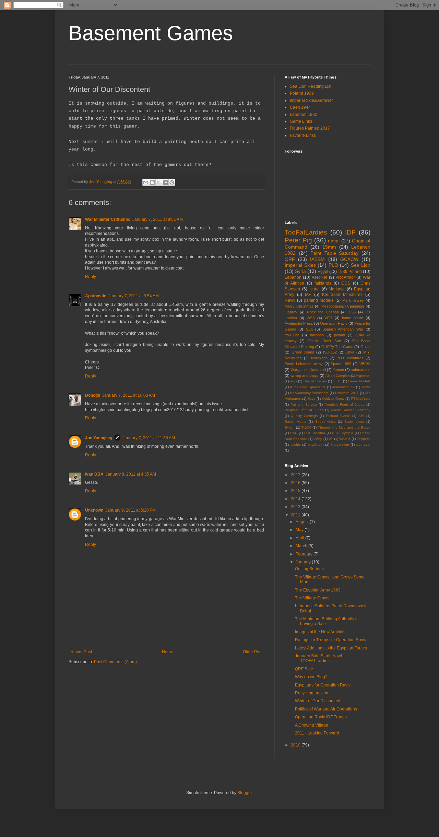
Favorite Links (303, 135)
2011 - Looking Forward (317, 733)
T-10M (306, 427)
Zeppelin (363, 439)
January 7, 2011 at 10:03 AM (128, 395)
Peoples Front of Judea (304, 410)
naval (334, 240)
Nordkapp (319, 358)
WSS (311, 318)
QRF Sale (304, 669)
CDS (345, 283)
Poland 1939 (302, 93)
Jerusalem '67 (343, 387)
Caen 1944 (300, 107)
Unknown (94, 510)
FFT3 (337, 381)
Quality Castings (304, 416)
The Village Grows (312, 598)
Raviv (290, 300)
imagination (340, 444)
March (302, 545)
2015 (296, 490)
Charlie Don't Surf (324, 341)
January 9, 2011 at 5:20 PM (130, 510)
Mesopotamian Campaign (342, 306)
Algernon (363, 376)
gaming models (318, 300)
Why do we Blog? (311, 676)
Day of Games (315, 381)
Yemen (338, 370)
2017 (296, 475)
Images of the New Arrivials (320, 632)
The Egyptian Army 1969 (318, 590)
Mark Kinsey (353, 300)
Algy (293, 381)
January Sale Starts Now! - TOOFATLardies (319, 658)
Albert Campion (337, 376)
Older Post (252, 651)
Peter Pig (298, 240)
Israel (314, 289)
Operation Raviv (333, 323)
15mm (329, 247)
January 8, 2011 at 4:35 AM (131, 474)
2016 (296, 482)
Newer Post (81, 651)
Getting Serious (309, 568)
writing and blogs (304, 375)
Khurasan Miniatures (342, 294)
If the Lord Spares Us (307, 387)
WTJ (328, 318)
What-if (344, 439)
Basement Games (151, 33)
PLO (333, 265)
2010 (296, 745)
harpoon (317, 335)
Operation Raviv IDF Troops (321, 717)
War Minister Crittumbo (107, 219)
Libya (349, 352)
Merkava (337, 289)
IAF (308, 294)
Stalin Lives (354, 421)
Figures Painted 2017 (310, 128)
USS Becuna (314, 433)
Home (167, 651)
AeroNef (319, 277)
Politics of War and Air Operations (326, 709)
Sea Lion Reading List (310, 86)
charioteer (316, 444)
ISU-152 (330, 352)
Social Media (295, 421)
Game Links (301, 121)
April (300, 538)
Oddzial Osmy (333, 398)
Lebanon (293, 277)
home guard (352, 318)
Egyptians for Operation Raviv (323, 685)
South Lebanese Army (304, 364)
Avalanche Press (299, 323)
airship (295, 444)
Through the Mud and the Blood (344, 427)
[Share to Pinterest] (171, 182)
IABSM (317, 259)
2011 (296, 515)
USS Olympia (342, 433)
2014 (296, 499)
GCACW (349, 259)
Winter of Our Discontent (317, 700)
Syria (300, 271)
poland (339, 335)
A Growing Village (311, 725)
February (304, 554)
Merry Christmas (299, 306)
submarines (360, 370)
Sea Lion (361, 265)
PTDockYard (360, 398)
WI (331, 439)
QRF (290, 259)
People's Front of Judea (344, 404)
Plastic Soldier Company (350, 410)
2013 (296, 506)
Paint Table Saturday (334, 253)
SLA (309, 329)
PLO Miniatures (349, 358)
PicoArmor (345, 277)
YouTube (292, 335)
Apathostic (95, 296)
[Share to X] (158, 182)
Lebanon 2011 (347, 393)
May (300, 529)
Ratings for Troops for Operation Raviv (330, 639)
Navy (311, 398)
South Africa (325, 421)
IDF (350, 232)
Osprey (291, 312)
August (303, 521)
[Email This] (145, 182)
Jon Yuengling (98, 437)
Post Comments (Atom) (115, 661)
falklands (323, 283)
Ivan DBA (94, 474)
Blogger (244, 792)
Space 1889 (341, 364)
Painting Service (303, 404)
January (304, 562)
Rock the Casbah (323, 312)
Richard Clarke (338, 416)
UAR (293, 433)
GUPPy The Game (337, 347)
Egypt (323, 271)
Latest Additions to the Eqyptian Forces (331, 648)
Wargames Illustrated (308, 370)
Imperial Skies (300, 265)
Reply (90, 276)
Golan (365, 347)
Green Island (303, 352)
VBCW (364, 364)
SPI (361, 416)
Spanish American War (342, 329)
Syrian (290, 427)
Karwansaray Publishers (309, 393)
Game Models (359, 381)
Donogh (92, 395)
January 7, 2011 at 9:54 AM (133, 296)
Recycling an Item (311, 693)
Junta (365, 387)
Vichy (317, 439)
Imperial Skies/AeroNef (311, 100)
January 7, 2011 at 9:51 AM (157, 219)
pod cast (363, 444)
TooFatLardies (306, 232)
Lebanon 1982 (303, 114)
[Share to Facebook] (165, 182)
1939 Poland (350, 271)
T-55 (352, 312)
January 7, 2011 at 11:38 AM (148, 437)
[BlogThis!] (152, 182)
